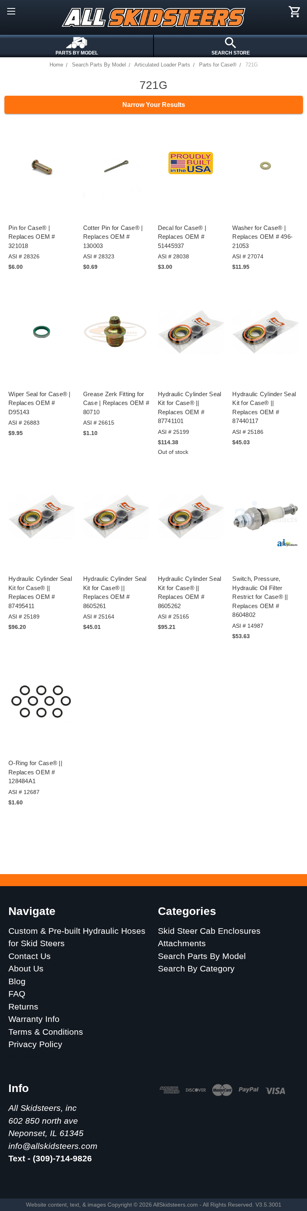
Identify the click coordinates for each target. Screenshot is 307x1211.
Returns (23, 1006)
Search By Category (196, 968)
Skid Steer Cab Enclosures (209, 930)
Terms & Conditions (45, 1031)
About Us (26, 968)
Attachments (182, 943)
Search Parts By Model (202, 956)
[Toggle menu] (11, 11)
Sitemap (24, 1057)
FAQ (16, 993)
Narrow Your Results (153, 104)
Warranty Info (34, 1019)
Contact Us (29, 956)
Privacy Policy (35, 1044)
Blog (17, 981)
